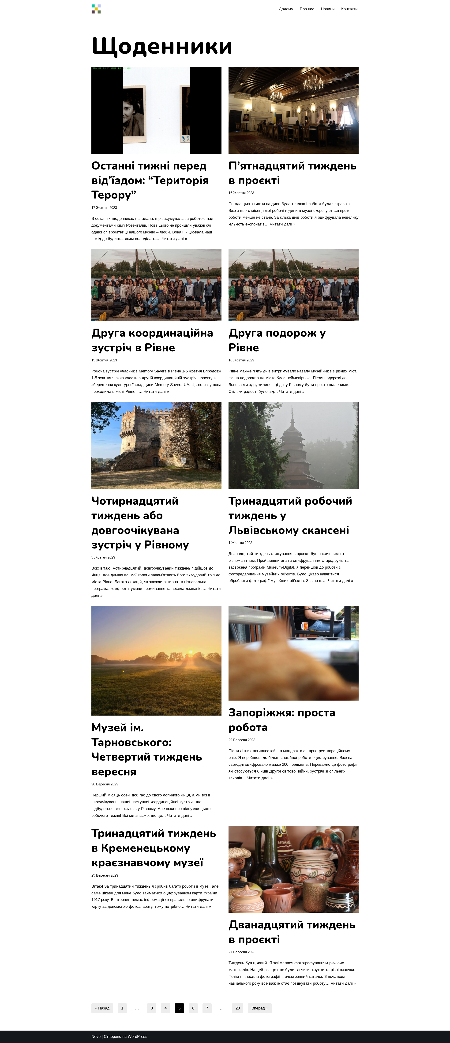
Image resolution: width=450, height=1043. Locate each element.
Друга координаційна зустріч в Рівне (152, 340)
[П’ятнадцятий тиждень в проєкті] (294, 110)
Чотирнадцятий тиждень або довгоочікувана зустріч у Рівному (140, 522)
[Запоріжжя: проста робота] (294, 653)
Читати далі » (174, 238)
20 (238, 1008)
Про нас (307, 9)
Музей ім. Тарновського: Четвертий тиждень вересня (146, 749)
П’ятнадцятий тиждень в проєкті (292, 173)
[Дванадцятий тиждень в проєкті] (294, 869)
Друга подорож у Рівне (277, 340)
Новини (328, 9)
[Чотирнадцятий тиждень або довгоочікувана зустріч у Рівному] (156, 445)
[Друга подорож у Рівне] (294, 285)
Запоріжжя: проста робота (282, 720)
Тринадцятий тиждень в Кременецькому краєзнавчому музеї (153, 847)
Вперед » (259, 1008)
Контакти (349, 9)
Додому (286, 9)
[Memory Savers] (96, 9)
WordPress (137, 1036)
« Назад (102, 1008)
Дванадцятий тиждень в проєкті (292, 932)
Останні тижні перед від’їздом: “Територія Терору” (150, 180)
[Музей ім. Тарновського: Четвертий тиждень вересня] (156, 661)
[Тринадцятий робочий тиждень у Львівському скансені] (294, 445)
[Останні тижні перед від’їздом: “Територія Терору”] (156, 110)
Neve (96, 1036)
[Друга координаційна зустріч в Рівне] (156, 285)
